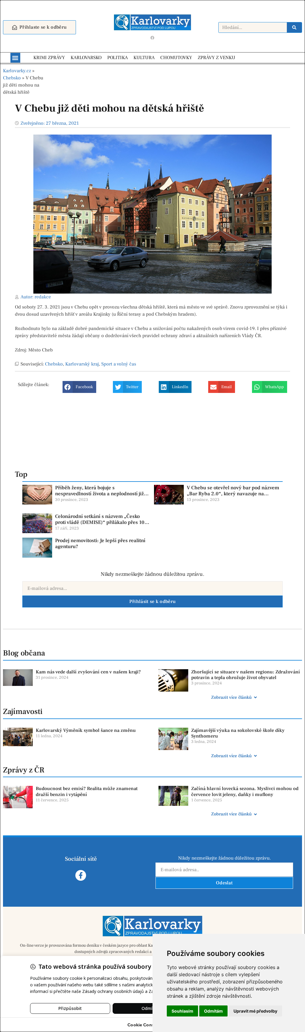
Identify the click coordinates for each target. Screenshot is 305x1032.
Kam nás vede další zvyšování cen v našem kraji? (88, 672)
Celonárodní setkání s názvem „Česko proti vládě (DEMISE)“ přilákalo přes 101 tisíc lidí (101, 522)
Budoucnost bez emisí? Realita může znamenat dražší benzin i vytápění (87, 791)
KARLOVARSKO (86, 58)
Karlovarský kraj (82, 364)
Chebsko (12, 78)
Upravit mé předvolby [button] (255, 1011)
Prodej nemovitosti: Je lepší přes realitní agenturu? (100, 543)
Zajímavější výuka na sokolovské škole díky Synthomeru (237, 733)
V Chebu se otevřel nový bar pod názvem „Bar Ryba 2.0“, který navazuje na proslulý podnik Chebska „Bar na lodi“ (233, 494)
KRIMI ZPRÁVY (49, 58)
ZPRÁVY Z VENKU (216, 58)
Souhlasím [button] (182, 1011)
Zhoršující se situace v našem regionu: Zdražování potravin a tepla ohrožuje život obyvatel (245, 675)
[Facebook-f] (80, 875)
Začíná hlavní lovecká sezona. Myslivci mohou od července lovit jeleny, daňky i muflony (244, 791)
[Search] (294, 27)
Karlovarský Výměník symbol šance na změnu (86, 730)
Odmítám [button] (213, 1011)
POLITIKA (117, 58)
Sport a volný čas (118, 364)
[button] (15, 58)
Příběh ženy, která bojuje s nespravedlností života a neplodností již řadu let (99, 494)
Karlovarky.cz (17, 71)
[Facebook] (152, 37)
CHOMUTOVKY (176, 58)
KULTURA (144, 58)
